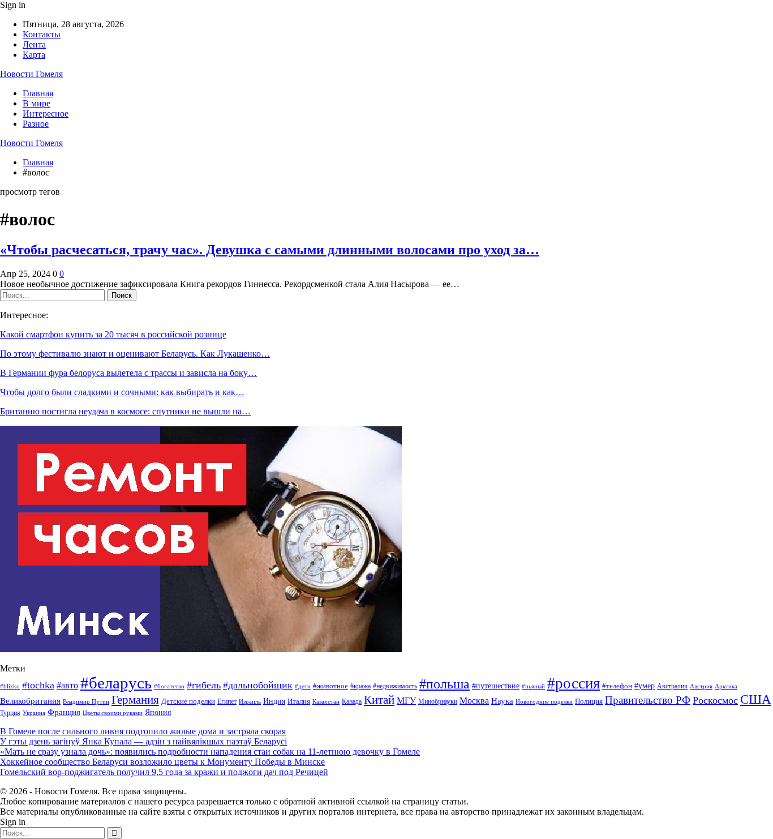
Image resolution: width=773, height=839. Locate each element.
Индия (274, 701)
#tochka (38, 685)
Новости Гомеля (31, 74)
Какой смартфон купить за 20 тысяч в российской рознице (113, 334)
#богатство (169, 686)
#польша (444, 684)
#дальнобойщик (258, 685)
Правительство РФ (647, 700)
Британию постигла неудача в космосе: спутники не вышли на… (125, 411)
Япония (158, 712)
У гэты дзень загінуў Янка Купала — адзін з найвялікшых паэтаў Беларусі (143, 741)
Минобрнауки (437, 701)
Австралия (672, 686)
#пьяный (533, 686)
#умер (644, 685)
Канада (352, 701)
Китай (379, 700)
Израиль (250, 701)
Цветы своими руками (113, 712)
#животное (330, 686)
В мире (36, 103)
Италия (298, 701)
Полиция (589, 701)
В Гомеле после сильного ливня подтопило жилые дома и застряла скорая (143, 731)
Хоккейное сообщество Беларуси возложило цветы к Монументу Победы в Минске (162, 762)
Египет (227, 701)
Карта (34, 54)
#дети (303, 686)
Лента (34, 44)
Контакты (42, 34)
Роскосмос (715, 700)
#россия (573, 683)
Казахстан (326, 702)
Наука (502, 700)
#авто (67, 685)
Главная (38, 93)
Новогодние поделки (544, 702)
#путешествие (495, 685)
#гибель (204, 685)
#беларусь (116, 683)
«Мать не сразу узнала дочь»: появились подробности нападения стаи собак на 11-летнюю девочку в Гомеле (210, 751)
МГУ (406, 700)
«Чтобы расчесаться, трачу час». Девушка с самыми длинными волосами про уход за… (269, 249)
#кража (360, 686)
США (755, 699)
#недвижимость (395, 686)
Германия (135, 700)
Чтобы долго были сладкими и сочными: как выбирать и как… (122, 392)
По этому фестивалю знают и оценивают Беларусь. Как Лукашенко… (135, 353)
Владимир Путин (86, 702)
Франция (64, 712)
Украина (34, 712)
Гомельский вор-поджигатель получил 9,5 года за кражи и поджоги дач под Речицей (164, 772)
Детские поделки (188, 701)
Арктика (726, 686)
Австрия (701, 686)
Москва (474, 700)
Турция (10, 713)
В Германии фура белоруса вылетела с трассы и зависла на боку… (128, 373)
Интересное (45, 113)
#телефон (617, 686)
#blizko (10, 686)
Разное (36, 124)
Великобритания (30, 700)
